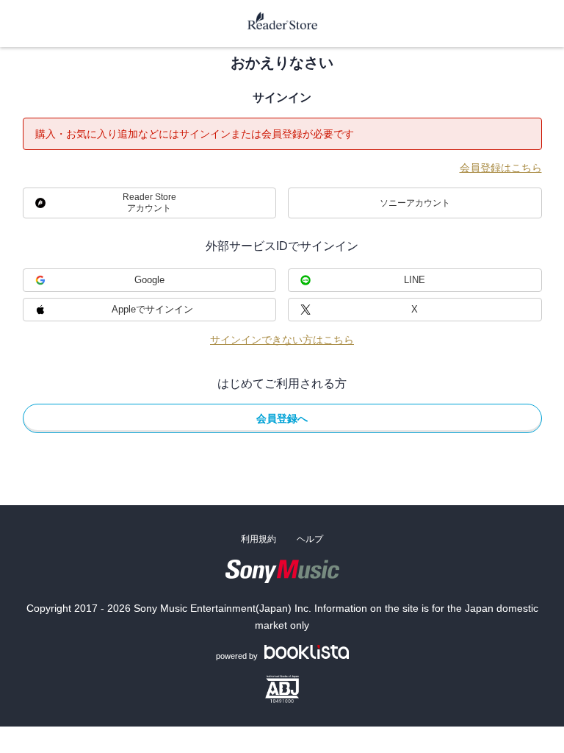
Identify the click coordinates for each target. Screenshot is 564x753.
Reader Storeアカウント (149, 202)
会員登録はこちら (501, 168)
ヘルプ (310, 539)
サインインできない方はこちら (282, 340)
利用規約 (258, 539)
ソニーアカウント (415, 203)
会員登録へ (282, 418)
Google (149, 279)
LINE (414, 279)
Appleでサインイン (152, 309)
